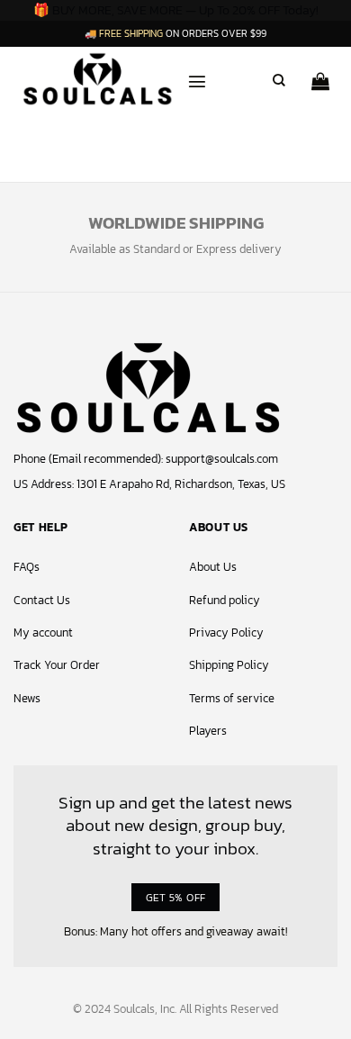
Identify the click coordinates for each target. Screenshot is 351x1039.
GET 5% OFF (176, 897)
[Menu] (197, 74)
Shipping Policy (229, 664)
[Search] (279, 78)
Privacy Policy (226, 632)
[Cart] (320, 75)
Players (208, 730)
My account (43, 632)
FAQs (27, 566)
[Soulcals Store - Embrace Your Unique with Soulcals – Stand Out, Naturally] (98, 77)
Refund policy (224, 600)
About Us (213, 566)
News (27, 698)
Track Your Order (57, 664)
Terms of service (231, 698)
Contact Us (42, 600)
